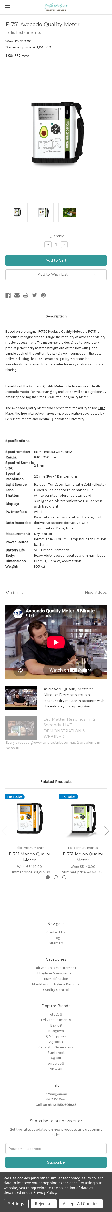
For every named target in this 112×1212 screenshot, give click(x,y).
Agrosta (56, 1042)
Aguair (56, 1058)
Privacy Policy (44, 1192)
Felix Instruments (56, 1020)
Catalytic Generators (56, 1047)
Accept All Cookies (80, 1204)
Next (107, 831)
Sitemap (56, 943)
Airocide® (56, 1063)
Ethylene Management (56, 973)
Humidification (56, 979)
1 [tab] (48, 877)
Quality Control (56, 989)
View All (56, 1069)
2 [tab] (56, 877)
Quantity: (56, 236)
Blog (56, 937)
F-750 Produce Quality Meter (59, 332)
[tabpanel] (29, 834)
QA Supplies (56, 1036)
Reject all (43, 1204)
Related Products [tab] (56, 781)
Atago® (56, 1014)
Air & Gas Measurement (56, 968)
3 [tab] (64, 877)
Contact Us (56, 932)
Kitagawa (56, 1031)
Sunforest (56, 1052)
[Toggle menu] (7, 7)
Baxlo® (56, 1025)
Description (56, 316)
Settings (16, 1204)
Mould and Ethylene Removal (56, 984)
